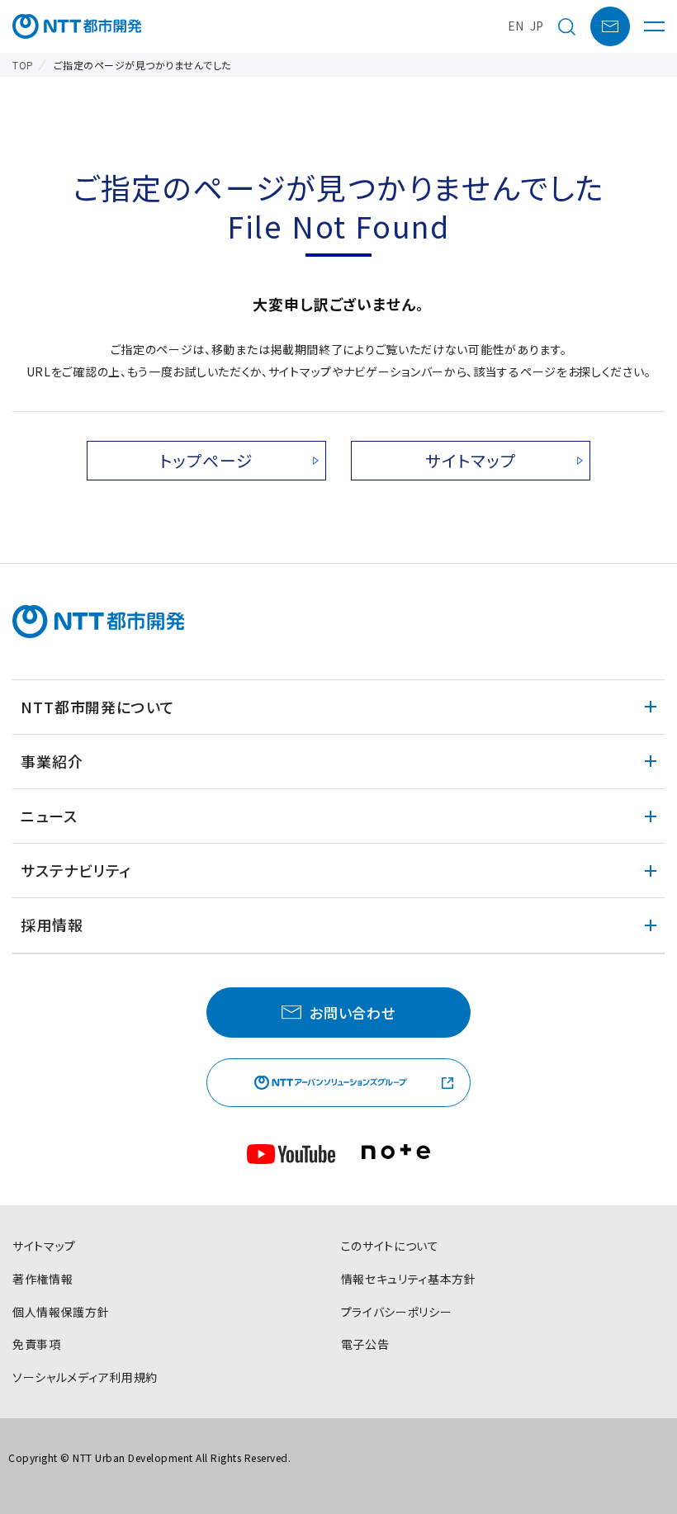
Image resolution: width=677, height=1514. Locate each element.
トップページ (206, 460)
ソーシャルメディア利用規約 (85, 1377)
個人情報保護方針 (61, 1311)
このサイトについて (390, 1245)
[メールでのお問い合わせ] (610, 26)
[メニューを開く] (654, 26)
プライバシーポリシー (396, 1311)
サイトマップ (470, 460)
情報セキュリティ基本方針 (408, 1278)
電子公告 (365, 1344)
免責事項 (36, 1344)
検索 (566, 26)
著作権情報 (42, 1278)
